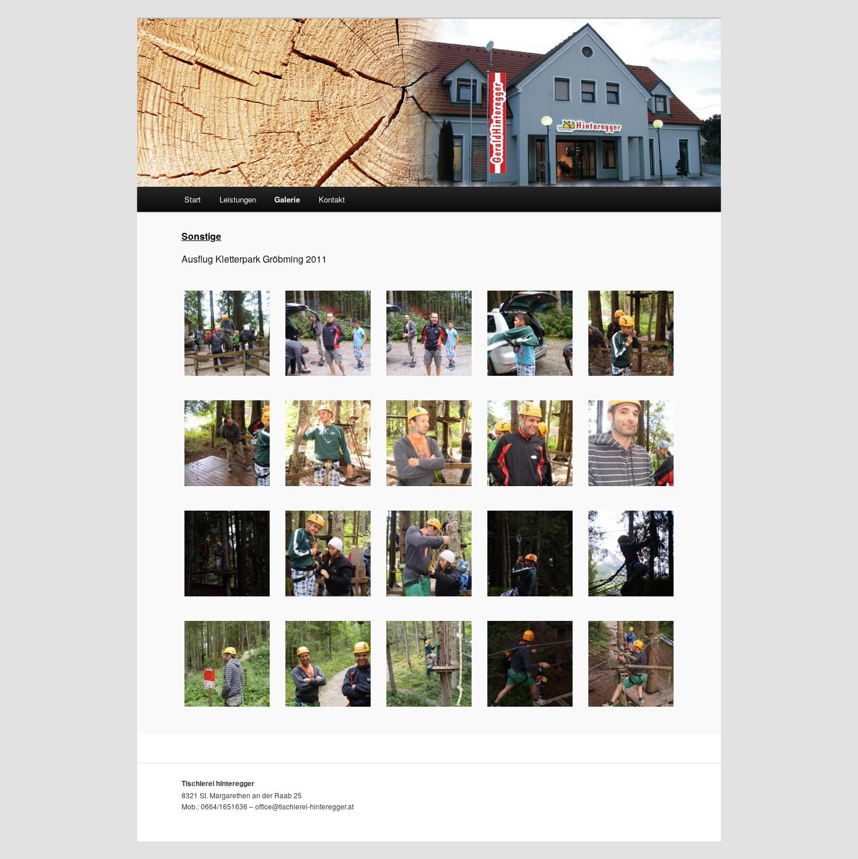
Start (192, 199)
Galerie (287, 199)
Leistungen (237, 199)
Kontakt (332, 199)
